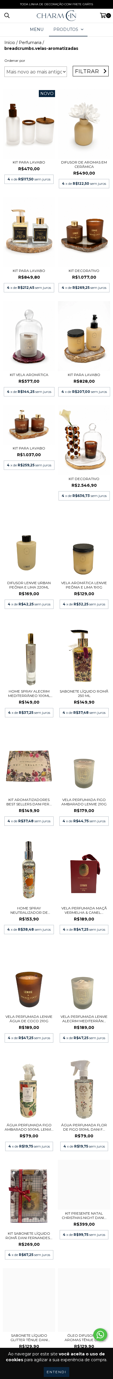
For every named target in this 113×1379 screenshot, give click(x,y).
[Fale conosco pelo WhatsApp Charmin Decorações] (100, 1334)
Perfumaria (30, 42)
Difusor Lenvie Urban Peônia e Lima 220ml (29, 585)
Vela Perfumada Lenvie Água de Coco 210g (29, 1018)
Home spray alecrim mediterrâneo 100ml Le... (29, 693)
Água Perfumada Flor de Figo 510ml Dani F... (84, 1127)
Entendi (56, 1372)
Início (9, 42)
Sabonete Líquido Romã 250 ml (84, 693)
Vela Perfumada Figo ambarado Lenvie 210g (84, 801)
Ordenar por (14, 60)
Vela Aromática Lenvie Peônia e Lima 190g (84, 585)
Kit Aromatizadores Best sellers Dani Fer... (29, 801)
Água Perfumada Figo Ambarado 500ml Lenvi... (29, 1127)
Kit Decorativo (84, 479)
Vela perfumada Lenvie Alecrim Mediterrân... (84, 1018)
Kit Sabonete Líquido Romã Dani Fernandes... (29, 1235)
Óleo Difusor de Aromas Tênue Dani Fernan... (84, 1337)
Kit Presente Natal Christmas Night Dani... (84, 1215)
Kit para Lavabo (84, 375)
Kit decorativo (84, 270)
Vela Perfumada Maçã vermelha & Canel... (84, 910)
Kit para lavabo (29, 162)
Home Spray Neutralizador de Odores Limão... (29, 910)
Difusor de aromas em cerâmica (84, 164)
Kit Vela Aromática (29, 375)
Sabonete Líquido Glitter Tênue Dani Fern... (29, 1337)
